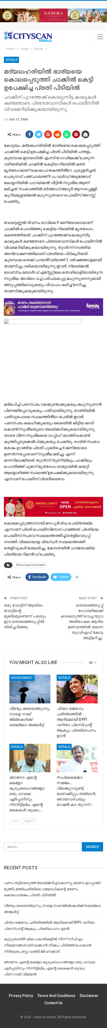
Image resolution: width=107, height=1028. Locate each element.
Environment (22, 678)
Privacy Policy (21, 996)
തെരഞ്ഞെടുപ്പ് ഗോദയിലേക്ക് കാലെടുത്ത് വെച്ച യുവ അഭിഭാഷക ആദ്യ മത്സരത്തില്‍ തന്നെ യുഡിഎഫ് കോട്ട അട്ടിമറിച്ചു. (82, 621)
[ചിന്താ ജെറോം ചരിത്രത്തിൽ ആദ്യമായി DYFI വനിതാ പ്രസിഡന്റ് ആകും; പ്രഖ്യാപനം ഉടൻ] (77, 689)
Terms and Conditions (56, 996)
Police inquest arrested (30, 565)
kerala (11, 60)
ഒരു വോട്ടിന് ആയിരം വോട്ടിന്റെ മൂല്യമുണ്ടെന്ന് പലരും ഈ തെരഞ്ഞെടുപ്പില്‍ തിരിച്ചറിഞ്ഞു (25, 616)
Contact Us (53, 1003)
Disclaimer (89, 996)
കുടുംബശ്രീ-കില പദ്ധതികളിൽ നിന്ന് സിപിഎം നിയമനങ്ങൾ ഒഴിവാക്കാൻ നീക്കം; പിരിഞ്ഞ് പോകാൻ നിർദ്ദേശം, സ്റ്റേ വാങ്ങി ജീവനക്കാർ (47, 945)
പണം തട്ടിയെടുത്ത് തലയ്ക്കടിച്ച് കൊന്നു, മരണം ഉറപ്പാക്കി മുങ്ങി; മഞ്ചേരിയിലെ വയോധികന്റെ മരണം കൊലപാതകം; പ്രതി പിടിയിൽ (52, 889)
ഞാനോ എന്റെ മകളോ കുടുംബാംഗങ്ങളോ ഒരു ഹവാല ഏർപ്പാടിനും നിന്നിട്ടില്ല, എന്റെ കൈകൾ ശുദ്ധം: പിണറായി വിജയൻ (49, 968)
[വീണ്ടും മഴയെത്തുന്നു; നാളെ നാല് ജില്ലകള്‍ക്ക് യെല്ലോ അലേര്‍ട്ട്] (29, 689)
